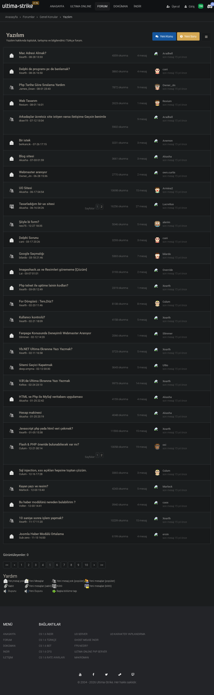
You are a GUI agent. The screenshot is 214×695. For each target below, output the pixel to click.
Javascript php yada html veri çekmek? (46, 428)
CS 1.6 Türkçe (47, 640)
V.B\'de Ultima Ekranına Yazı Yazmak (44, 381)
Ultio (165, 365)
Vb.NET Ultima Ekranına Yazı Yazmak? (45, 349)
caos (165, 502)
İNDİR (137, 6)
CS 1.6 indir (46, 634)
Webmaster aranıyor (33, 172)
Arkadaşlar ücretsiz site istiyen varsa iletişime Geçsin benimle (62, 117)
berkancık (25, 144)
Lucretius (168, 204)
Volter (22, 505)
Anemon (168, 140)
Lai (21, 273)
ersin (166, 534)
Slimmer (24, 337)
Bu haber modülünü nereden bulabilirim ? (47, 502)
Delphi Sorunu (28, 238)
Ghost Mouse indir (86, 640)
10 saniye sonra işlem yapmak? (41, 518)
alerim (166, 222)
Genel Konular (49, 17)
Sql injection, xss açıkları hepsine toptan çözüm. (53, 470)
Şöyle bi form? (29, 222)
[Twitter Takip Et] (106, 674)
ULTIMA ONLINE (80, 6)
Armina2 (168, 188)
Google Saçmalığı (31, 254)
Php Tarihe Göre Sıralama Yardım (42, 85)
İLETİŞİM (8, 657)
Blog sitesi (26, 156)
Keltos (23, 384)
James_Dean (27, 88)
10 (86, 565)
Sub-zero (24, 537)
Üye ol (175, 6)
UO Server (81, 634)
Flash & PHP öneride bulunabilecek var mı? (49, 444)
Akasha (23, 160)
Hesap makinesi (30, 413)
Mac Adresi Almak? (32, 53)
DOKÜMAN (120, 6)
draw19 (23, 120)
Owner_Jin (169, 85)
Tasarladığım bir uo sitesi (37, 204)
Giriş (191, 6)
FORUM (102, 6)
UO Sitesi (25, 188)
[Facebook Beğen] (93, 674)
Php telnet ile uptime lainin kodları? (43, 285)
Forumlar (29, 17)
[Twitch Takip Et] (133, 674)
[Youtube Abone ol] (80, 674)
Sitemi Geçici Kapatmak (35, 365)
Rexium (23, 104)
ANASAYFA (57, 6)
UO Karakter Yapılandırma (125, 634)
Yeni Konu (166, 36)
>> (101, 565)
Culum (166, 301)
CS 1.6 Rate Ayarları (52, 657)
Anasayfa (11, 17)
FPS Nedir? (81, 645)
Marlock (24, 489)
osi (164, 444)
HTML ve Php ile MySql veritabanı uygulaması (51, 397)
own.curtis (169, 172)
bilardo (23, 257)
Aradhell (168, 53)
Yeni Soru (190, 36)
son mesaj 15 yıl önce (175, 57)
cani (165, 69)
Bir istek (25, 140)
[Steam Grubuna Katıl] (120, 674)
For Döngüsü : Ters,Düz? (36, 301)
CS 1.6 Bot (45, 645)
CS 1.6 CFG (45, 651)
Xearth (23, 57)
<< (6, 565)
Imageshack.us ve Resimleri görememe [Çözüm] (53, 269)
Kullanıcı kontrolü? (32, 317)
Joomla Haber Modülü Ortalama (41, 534)
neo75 (22, 225)
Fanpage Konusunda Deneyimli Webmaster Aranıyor (55, 333)
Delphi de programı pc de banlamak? (44, 69)
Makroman (81, 657)
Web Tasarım (28, 101)
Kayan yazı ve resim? (33, 486)
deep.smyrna (26, 368)
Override (168, 269)
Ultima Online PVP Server (89, 651)
